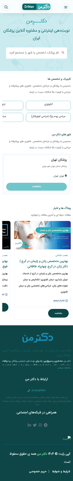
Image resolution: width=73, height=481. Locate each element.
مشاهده (36, 186)
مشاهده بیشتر (64, 368)
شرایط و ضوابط (60, 471)
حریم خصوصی (38, 471)
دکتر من (41, 454)
